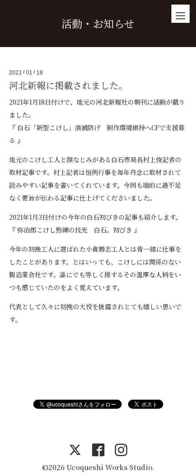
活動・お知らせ (98, 23)
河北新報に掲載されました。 (68, 85)
